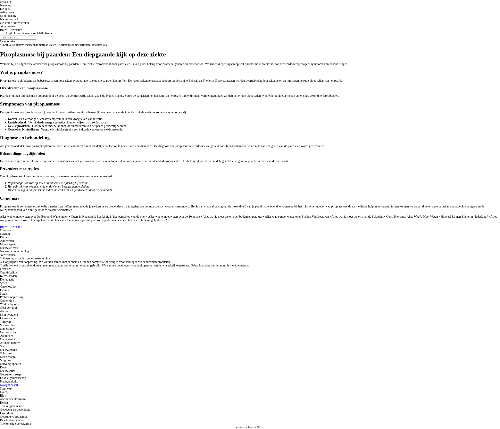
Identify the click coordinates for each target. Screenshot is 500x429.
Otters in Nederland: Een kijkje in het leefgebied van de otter (108, 216)
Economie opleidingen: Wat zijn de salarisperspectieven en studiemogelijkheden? (117, 220)
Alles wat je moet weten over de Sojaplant (174, 216)
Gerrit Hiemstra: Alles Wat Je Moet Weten (412, 216)
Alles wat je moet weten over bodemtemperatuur (232, 216)
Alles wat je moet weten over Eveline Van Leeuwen (297, 216)
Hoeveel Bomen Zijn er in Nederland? (464, 216)
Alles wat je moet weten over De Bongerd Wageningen (34, 216)
